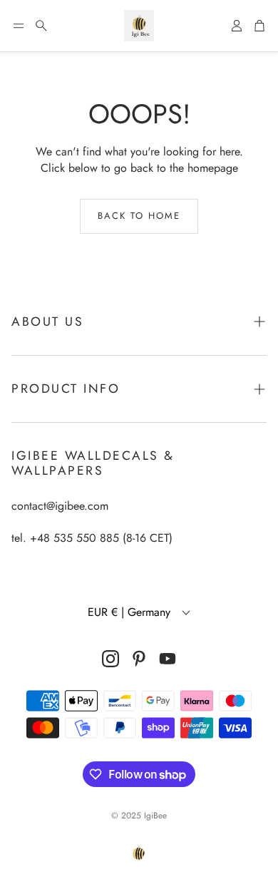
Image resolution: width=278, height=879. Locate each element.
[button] (18, 25)
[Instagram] (110, 658)
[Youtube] (167, 658)
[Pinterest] (139, 658)
